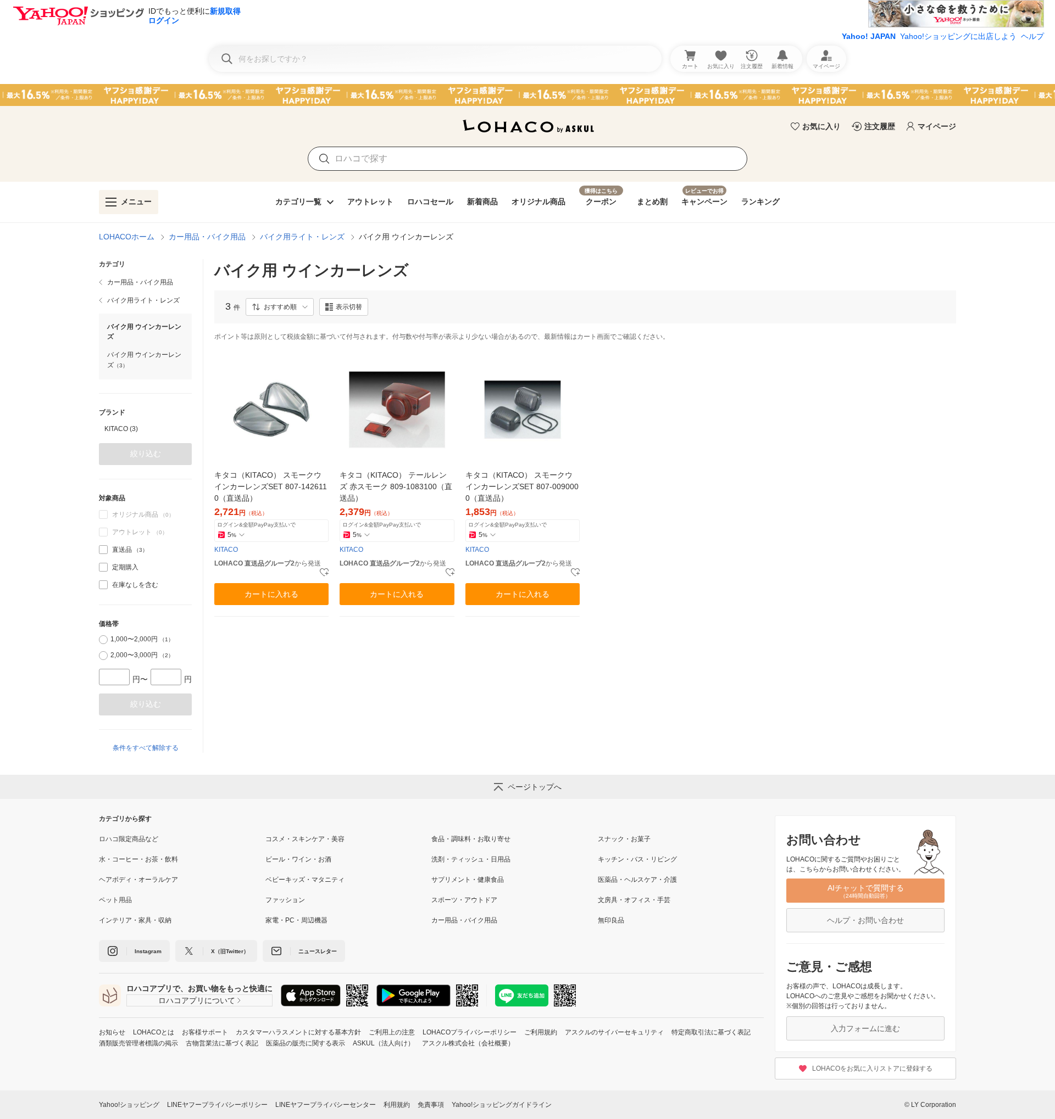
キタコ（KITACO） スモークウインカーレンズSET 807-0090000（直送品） (522, 486)
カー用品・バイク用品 (207, 236)
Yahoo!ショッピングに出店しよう (958, 36)
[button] (280, 307)
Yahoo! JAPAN (869, 36)
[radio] (103, 639)
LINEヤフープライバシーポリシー (217, 1104)
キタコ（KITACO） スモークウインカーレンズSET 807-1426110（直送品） (270, 486)
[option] (145, 429)
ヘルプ (1032, 36)
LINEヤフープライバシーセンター (325, 1104)
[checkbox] (103, 549)
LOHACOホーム (126, 236)
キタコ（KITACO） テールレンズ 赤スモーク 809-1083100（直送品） (396, 486)
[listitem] (145, 282)
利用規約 (397, 1104)
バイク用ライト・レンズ (302, 236)
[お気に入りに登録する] (324, 572)
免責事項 (431, 1104)
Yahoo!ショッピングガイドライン (502, 1104)
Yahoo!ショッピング (129, 1104)
